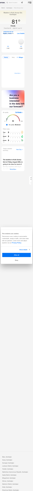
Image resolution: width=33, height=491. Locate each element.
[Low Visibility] (21, 43)
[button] (16, 2)
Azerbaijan (9, 8)
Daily (13, 57)
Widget (21, 57)
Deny (16, 260)
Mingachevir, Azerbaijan (9, 478)
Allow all (16, 255)
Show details (23, 249)
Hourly (6, 57)
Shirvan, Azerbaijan (7, 481)
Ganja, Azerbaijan (7, 460)
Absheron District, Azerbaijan (10, 484)
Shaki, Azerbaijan (7, 487)
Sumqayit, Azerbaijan (8, 463)
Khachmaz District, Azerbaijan (10, 490)
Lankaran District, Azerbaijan (10, 466)
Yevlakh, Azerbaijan (7, 469)
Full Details (18, 112)
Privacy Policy (16, 243)
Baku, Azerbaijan (7, 457)
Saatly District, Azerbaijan (9, 475)
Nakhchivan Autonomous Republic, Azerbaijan (15, 472)
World (3, 8)
